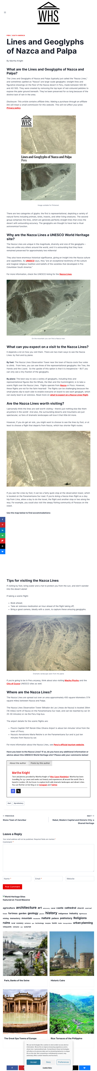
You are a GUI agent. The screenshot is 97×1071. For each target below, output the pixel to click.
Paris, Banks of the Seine (16, 980)
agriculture (9, 908)
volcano (16, 927)
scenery (19, 923)
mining (6, 918)
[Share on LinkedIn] (2, 530)
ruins (6, 922)
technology (39, 923)
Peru (9, 35)
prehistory (18, 803)
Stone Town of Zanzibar (14, 818)
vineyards (7, 927)
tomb (54, 923)
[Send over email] (2, 535)
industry (73, 913)
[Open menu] (5, 12)
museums (36, 918)
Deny (48, 1062)
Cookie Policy (47, 1068)
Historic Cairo (58, 980)
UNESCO (30, 261)
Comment (8, 842)
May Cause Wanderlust (59, 777)
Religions (80, 918)
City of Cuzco (13, 683)
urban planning (83, 922)
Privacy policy (14, 108)
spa (33, 923)
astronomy (46, 908)
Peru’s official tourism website (69, 744)
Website (70, 878)
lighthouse (83, 914)
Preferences (63, 1062)
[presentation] (25, 953)
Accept (33, 1062)
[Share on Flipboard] (2, 540)
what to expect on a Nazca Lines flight (69, 395)
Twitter (54, 785)
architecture (26, 907)
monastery (15, 918)
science (28, 923)
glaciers (41, 914)
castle (59, 907)
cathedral (70, 907)
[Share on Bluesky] (2, 551)
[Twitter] (18, 791)
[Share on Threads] (2, 546)
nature (45, 918)
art (9, 803)
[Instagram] (13, 791)
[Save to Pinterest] (2, 525)
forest (5, 914)
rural (13, 923)
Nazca (63, 385)
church (80, 908)
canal (53, 908)
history (51, 913)
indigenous (63, 913)
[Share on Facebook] (2, 519)
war (21, 927)
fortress (13, 913)
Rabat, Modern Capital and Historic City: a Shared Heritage (73, 819)
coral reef (88, 908)
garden (22, 913)
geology (33, 913)
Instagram (43, 785)
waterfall (27, 927)
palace (55, 918)
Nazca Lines (66, 274)
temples (48, 923)
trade (60, 923)
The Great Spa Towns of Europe (20, 1038)
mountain (27, 918)
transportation (67, 923)
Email (38, 878)
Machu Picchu (72, 680)
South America (18, 35)
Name (7, 878)
